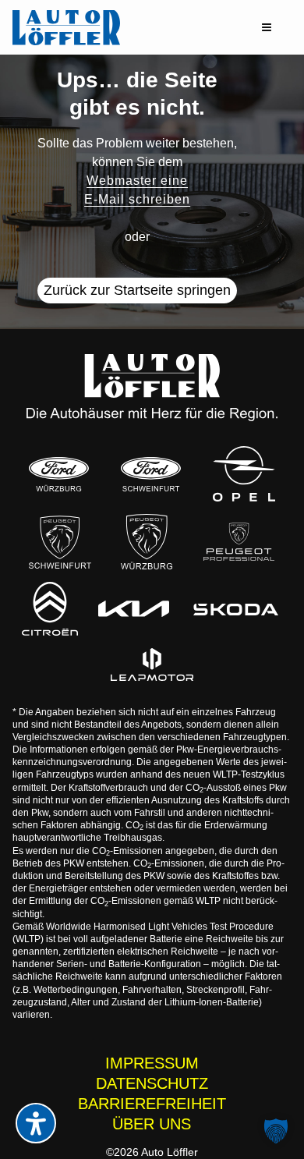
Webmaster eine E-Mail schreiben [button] (137, 190)
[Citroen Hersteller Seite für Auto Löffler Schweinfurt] (49, 609)
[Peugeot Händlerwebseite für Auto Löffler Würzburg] (147, 541)
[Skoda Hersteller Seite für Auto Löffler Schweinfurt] (236, 608)
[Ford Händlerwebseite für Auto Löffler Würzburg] (58, 474)
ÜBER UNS (151, 1123)
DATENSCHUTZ (152, 1083)
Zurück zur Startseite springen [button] (137, 290)
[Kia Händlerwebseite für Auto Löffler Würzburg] (134, 609)
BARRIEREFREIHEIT (152, 1103)
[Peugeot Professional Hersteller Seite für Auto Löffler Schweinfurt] (238, 541)
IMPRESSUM (152, 1063)
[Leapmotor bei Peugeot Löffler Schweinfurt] (152, 664)
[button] (267, 27)
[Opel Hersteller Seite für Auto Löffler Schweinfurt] (244, 474)
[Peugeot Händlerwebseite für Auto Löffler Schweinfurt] (60, 542)
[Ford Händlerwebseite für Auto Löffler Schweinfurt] (150, 474)
